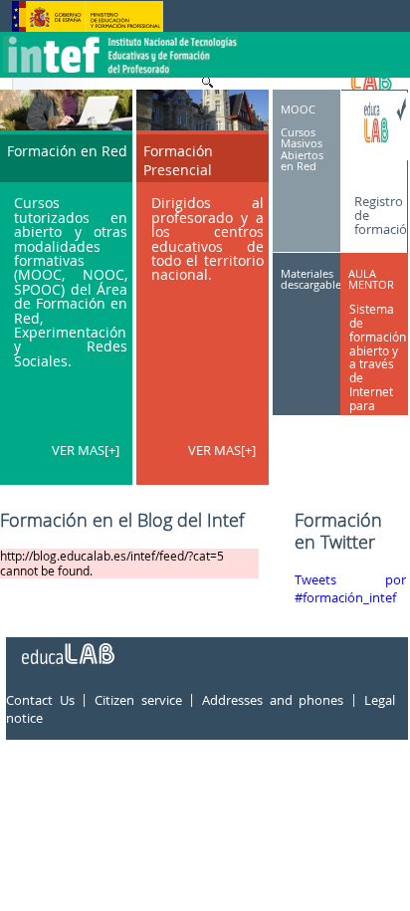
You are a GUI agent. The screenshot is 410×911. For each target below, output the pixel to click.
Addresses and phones (272, 701)
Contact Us (40, 701)
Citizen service (138, 701)
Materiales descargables (313, 279)
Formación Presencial (178, 160)
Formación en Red (67, 150)
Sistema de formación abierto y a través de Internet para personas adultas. (377, 370)
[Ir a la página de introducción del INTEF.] (122, 39)
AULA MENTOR (371, 279)
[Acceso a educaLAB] (66, 646)
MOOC (298, 109)
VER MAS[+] (85, 450)
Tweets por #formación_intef (350, 589)
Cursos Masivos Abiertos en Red (302, 148)
